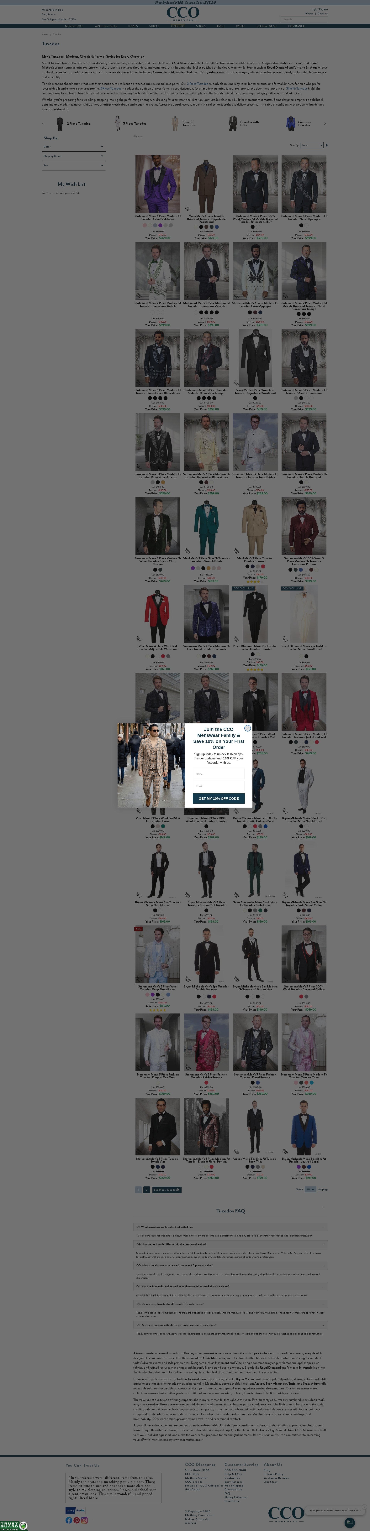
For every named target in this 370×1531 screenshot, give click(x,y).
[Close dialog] (247, 728)
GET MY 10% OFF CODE (219, 798)
